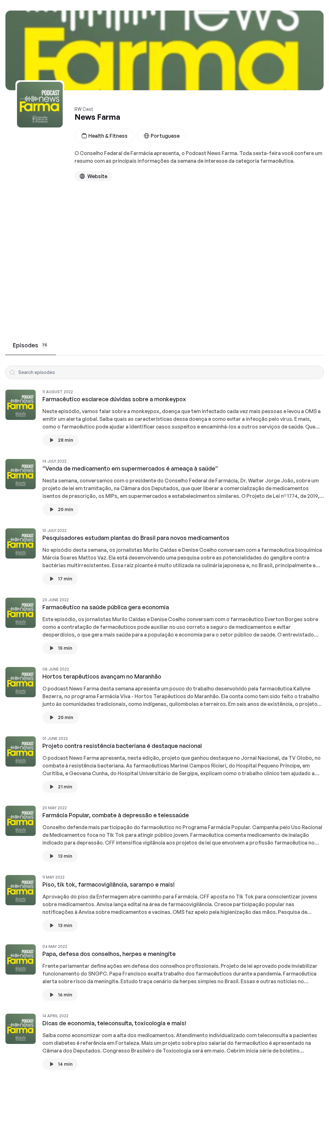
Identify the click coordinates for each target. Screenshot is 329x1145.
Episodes (30, 345)
